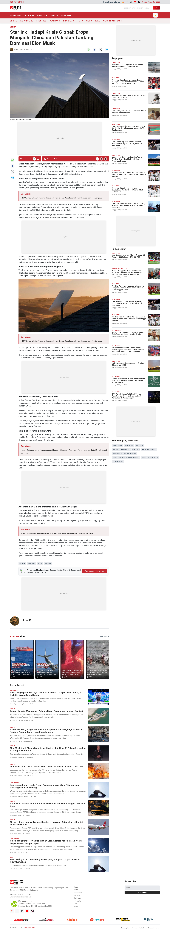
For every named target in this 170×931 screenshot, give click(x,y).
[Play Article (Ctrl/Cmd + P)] (97, 159)
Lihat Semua (104, 636)
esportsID (42, 15)
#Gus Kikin (139, 445)
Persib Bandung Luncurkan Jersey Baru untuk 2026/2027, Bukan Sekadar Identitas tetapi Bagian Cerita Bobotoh (90, 2)
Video (89, 21)
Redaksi (151, 928)
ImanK (16, 49)
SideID (54, 15)
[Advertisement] (59, 138)
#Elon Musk (31, 563)
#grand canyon (117, 445)
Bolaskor (29, 15)
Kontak (157, 928)
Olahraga (54, 21)
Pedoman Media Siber (139, 928)
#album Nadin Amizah (149, 449)
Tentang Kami (125, 928)
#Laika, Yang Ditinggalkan (150, 457)
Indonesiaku (26, 21)
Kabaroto (15, 15)
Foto (80, 21)
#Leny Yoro (135, 449)
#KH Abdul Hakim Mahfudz (121, 449)
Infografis (69, 21)
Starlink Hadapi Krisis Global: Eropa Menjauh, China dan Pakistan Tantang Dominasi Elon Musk (52, 37)
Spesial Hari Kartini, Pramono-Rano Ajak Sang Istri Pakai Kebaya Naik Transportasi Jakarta (57, 533)
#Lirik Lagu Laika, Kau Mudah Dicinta (124, 453)
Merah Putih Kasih (112, 21)
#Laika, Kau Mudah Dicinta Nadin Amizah (126, 457)
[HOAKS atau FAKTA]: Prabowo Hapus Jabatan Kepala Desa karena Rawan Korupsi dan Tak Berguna (61, 198)
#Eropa (40, 563)
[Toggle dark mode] (155, 15)
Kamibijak (66, 15)
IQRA (97, 21)
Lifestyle (41, 21)
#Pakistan (48, 563)
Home (76, 887)
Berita (13, 21)
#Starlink (22, 563)
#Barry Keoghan (118, 461)
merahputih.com (29, 927)
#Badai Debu (129, 445)
